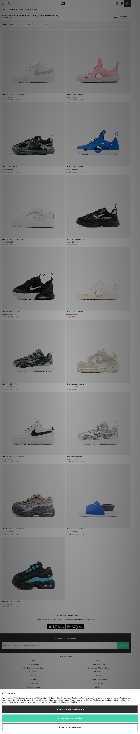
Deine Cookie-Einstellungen (70, 709)
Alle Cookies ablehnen (70, 727)
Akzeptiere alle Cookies (70, 718)
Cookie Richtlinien (77, 702)
